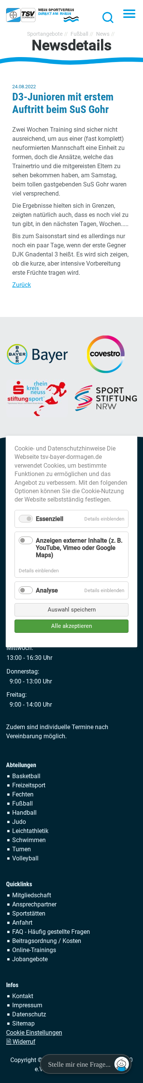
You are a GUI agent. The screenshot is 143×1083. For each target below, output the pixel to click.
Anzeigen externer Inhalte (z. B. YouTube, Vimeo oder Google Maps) (79, 548)
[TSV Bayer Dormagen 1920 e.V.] (42, 15)
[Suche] (105, 17)
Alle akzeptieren (71, 626)
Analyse (47, 590)
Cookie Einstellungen (34, 1032)
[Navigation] (129, 14)
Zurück (21, 284)
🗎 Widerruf (20, 1041)
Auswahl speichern (72, 609)
